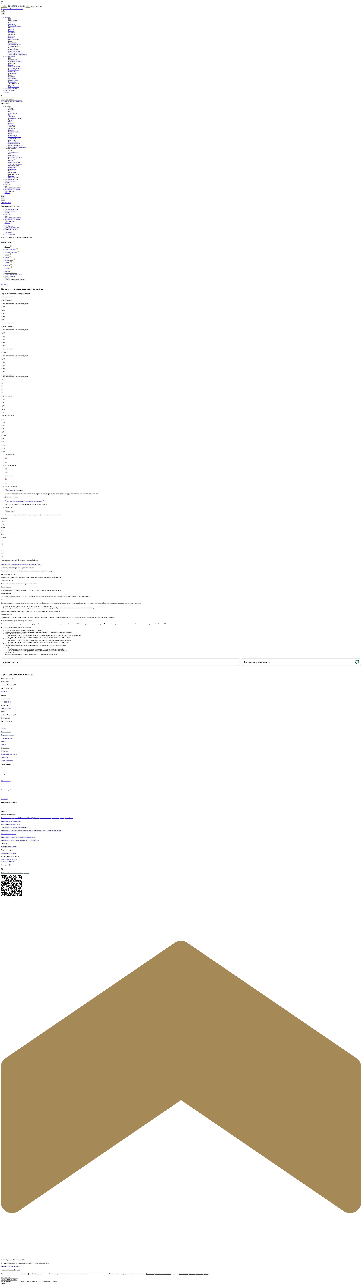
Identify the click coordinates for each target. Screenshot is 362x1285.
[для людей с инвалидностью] (3, 13)
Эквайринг (11, 24)
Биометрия (4, 751)
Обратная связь (9, 191)
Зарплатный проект (14, 44)
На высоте (11, 76)
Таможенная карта (14, 46)
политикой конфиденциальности (68, 1281)
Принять (4, 1283)
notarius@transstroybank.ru (9, 859)
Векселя (10, 37)
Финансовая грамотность (13, 188)
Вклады (10, 65)
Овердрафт (11, 32)
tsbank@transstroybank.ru (8, 846)
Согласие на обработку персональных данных (193, 1274)
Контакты (4, 691)
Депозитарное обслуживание (17, 54)
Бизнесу (7, 17)
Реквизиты (4, 757)
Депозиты (11, 36)
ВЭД (9, 22)
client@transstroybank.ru (8, 853)
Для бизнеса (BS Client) (12, 228)
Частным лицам (10, 56)
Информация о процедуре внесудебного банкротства (18, 837)
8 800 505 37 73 (6, 203)
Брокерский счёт (13, 49)
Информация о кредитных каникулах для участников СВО (20, 840)
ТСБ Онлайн (9, 226)
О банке (7, 193)
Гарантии (11, 31)
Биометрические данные (12, 189)
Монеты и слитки (14, 51)
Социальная (12, 82)
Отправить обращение (8, 861)
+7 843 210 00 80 (6, 702)
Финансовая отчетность (8, 834)
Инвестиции (12, 71)
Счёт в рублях (12, 20)
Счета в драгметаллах (15, 53)
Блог (6, 186)
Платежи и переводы (15, 61)
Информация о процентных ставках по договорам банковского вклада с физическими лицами (31, 830)
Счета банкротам (10, 90)
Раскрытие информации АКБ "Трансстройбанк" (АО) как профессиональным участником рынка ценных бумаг (37, 818)
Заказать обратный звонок (9, 1279)
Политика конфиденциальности (11, 1266)
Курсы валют (5, 748)
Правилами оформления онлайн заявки (158, 1274)
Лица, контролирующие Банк (10, 824)
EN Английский (10, 234)
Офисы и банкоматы (7, 760)
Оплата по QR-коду (14, 26)
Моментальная (13, 80)
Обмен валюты (13, 60)
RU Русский (8, 232)
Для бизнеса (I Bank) (11, 229)
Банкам (7, 92)
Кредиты (11, 29)
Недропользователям (11, 88)
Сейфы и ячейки (13, 39)
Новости (7, 184)
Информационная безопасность (11, 821)
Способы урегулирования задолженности (14, 827)
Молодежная (12, 78)
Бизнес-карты (12, 43)
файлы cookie (15, 1281)
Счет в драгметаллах (15, 68)
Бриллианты (12, 73)
